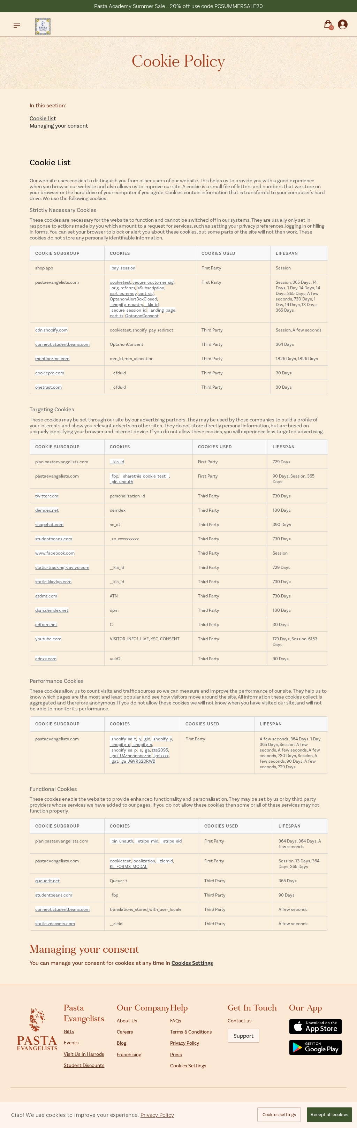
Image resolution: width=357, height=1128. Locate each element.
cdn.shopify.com (51, 330)
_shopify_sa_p (123, 750)
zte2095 (160, 750)
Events (71, 1042)
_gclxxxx (161, 755)
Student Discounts (84, 1065)
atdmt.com (46, 596)
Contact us (240, 1020)
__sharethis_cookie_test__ (144, 476)
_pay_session (122, 267)
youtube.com (48, 638)
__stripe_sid (171, 841)
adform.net (46, 624)
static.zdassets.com (55, 923)
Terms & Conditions (191, 1032)
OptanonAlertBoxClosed (133, 299)
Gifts (69, 1031)
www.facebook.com (55, 553)
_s (140, 750)
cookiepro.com (49, 372)
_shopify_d (120, 744)
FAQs (175, 1020)
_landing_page (161, 310)
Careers (125, 1032)
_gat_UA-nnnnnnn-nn (130, 755)
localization (143, 860)
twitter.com (46, 495)
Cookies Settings (192, 962)
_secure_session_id (128, 310)
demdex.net (47, 510)
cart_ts (116, 315)
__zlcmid (165, 860)
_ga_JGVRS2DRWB (137, 761)
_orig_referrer (122, 287)
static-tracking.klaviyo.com (62, 567)
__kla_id (151, 304)
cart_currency (123, 293)
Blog (121, 1043)
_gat (114, 761)
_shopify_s (142, 744)
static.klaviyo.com (53, 581)
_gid (146, 738)
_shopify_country (126, 304)
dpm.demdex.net (51, 610)
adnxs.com (45, 658)
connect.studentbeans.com (62, 344)
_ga (146, 750)
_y (139, 738)
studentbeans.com (53, 538)
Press (176, 1054)
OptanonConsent (142, 315)
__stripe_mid (146, 841)
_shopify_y (162, 738)
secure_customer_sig (153, 282)
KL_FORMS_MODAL (128, 866)
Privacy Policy (184, 1043)
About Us (127, 1020)
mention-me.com (52, 358)
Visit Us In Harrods (84, 1054)
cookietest (120, 282)
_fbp (114, 476)
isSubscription (150, 287)
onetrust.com (48, 387)
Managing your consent (59, 125)
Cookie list (43, 118)
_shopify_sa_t (123, 738)
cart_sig (146, 293)
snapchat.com (49, 524)
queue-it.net (47, 880)
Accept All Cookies (329, 1114)
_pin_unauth (121, 481)
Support (243, 1035)
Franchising (129, 1054)
